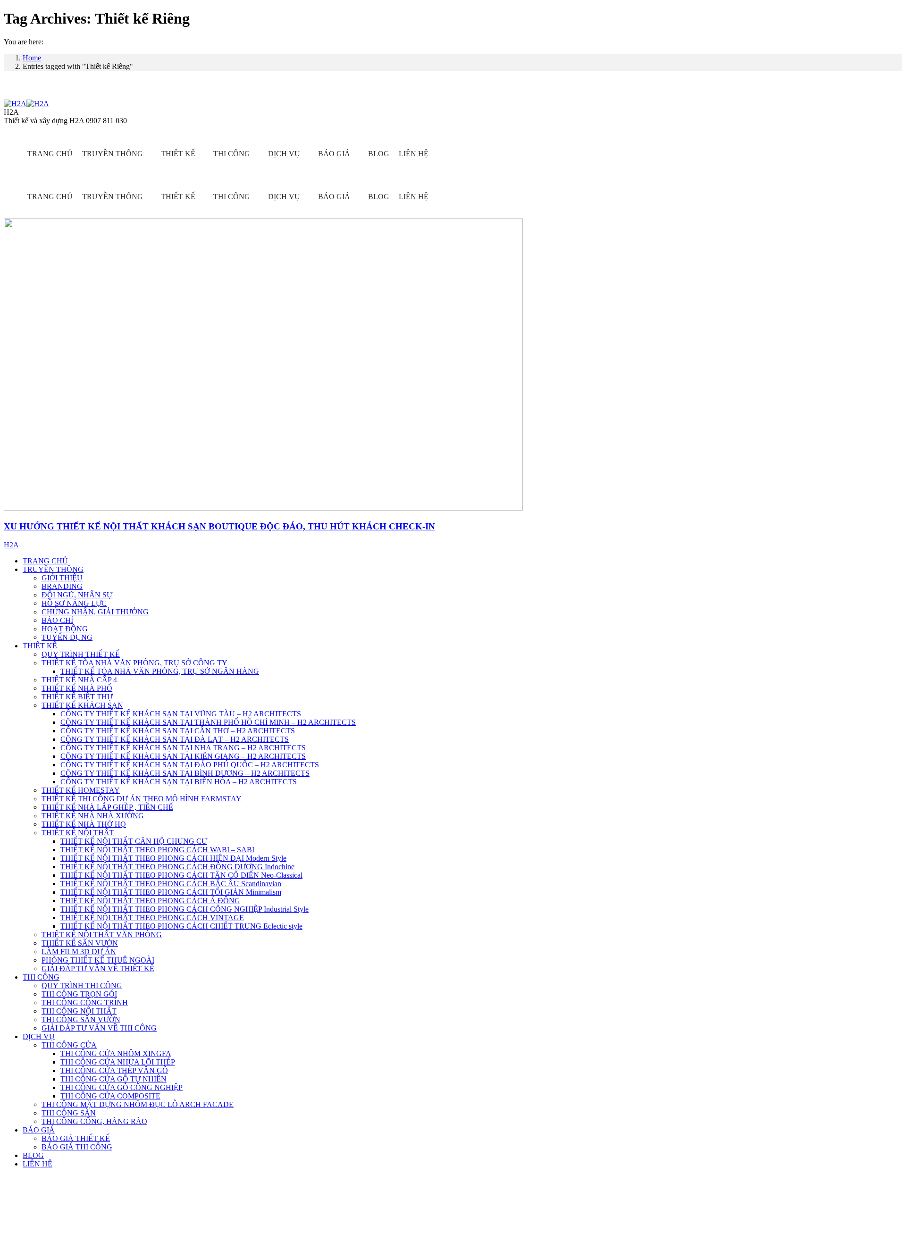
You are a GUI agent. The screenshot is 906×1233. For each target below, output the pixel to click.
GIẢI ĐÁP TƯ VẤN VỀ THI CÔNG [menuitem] (99, 1028)
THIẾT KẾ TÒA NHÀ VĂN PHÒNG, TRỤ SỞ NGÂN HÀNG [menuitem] (159, 671)
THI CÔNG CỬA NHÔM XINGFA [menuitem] (115, 1053)
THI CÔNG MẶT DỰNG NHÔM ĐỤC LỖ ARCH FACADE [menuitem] (138, 1104)
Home (32, 58)
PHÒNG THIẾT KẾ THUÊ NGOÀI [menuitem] (98, 960)
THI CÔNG (231, 154)
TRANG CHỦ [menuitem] (45, 561)
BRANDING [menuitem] (62, 586)
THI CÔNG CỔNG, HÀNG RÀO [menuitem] (94, 1121)
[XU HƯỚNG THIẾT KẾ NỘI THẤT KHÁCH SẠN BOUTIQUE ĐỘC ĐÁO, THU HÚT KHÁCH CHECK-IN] (263, 508)
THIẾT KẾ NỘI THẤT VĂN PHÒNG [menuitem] (102, 935)
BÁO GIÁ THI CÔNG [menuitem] (77, 1147)
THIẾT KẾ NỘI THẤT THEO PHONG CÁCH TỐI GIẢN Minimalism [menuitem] (170, 892)
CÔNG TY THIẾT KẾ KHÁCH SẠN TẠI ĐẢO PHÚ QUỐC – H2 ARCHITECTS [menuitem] (189, 765)
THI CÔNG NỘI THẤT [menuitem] (79, 1011)
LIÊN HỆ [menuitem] (37, 1164)
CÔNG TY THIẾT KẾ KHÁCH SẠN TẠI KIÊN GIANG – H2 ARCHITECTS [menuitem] (183, 756)
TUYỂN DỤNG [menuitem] (67, 637)
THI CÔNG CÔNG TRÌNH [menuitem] (85, 1002)
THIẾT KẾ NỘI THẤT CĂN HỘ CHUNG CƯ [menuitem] (133, 841)
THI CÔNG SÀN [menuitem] (69, 1113)
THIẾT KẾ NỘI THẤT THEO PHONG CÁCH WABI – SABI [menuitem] (157, 850)
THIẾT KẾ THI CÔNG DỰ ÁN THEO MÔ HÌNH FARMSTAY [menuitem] (142, 799)
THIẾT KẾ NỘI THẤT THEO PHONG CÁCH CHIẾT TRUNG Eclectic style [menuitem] (181, 926)
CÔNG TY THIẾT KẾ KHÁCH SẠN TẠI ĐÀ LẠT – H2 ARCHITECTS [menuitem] (174, 739)
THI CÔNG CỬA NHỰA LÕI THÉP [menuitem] (117, 1062)
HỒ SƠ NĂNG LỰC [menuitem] (74, 603)
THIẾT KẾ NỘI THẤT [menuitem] (78, 833)
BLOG (378, 154)
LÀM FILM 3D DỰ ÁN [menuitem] (79, 952)
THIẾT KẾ (178, 154)
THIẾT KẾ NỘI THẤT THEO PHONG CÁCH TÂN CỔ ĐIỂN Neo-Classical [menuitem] (181, 875)
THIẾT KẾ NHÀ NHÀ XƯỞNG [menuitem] (93, 816)
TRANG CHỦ (50, 154)
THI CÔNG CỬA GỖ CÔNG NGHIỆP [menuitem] (121, 1087)
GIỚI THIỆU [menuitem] (62, 578)
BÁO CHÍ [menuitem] (57, 620)
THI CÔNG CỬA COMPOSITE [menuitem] (110, 1096)
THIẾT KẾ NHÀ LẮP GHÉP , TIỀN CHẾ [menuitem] (107, 807)
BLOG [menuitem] (33, 1155)
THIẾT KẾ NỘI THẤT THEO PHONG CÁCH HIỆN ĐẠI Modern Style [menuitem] (173, 858)
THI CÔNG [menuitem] (41, 977)
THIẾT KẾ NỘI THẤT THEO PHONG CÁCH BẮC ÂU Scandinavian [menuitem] (170, 884)
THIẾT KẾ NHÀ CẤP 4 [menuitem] (79, 680)
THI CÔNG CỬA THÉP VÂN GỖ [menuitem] (114, 1070)
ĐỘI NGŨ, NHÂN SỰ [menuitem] (77, 595)
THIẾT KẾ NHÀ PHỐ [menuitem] (77, 688)
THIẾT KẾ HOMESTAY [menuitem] (81, 790)
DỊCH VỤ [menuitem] (39, 1036)
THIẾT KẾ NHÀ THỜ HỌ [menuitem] (84, 824)
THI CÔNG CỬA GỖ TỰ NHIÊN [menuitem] (113, 1079)
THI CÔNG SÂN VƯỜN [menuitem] (81, 1019)
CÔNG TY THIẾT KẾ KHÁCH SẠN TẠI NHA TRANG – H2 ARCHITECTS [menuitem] (183, 748)
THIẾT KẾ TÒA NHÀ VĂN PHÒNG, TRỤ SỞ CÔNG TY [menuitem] (134, 663)
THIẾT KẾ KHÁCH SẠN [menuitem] (82, 705)
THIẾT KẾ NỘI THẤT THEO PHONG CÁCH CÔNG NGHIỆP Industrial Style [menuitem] (184, 909)
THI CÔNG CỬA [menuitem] (69, 1045)
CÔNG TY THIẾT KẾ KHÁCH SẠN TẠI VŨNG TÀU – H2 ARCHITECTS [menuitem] (180, 714)
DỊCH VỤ (284, 154)
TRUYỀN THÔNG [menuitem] (53, 569)
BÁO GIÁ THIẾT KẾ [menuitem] (76, 1138)
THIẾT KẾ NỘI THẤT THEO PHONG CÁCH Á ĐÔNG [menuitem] (150, 901)
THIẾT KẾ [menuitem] (40, 646)
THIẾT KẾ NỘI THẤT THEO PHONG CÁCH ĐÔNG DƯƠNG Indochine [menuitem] (177, 867)
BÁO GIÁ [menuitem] (39, 1130)
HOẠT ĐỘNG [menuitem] (65, 629)
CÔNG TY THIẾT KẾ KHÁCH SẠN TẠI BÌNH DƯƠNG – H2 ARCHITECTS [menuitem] (185, 773)
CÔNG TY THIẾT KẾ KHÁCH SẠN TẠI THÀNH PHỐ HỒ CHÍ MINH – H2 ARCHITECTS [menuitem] (208, 722)
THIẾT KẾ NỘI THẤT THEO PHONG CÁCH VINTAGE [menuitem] (152, 918)
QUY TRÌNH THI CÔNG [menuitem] (82, 985)
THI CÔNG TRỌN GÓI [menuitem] (79, 994)
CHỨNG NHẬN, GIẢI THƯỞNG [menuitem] (95, 612)
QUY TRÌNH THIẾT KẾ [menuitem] (81, 654)
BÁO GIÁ (334, 154)
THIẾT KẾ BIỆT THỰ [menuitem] (77, 697)
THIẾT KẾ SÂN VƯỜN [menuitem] (80, 943)
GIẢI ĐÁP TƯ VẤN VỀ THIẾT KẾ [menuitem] (98, 969)
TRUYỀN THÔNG (112, 154)
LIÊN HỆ (413, 154)
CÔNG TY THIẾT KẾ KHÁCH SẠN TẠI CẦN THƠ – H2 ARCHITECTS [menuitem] (177, 731)
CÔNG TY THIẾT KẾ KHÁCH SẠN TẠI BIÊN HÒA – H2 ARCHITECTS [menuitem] (178, 782)
